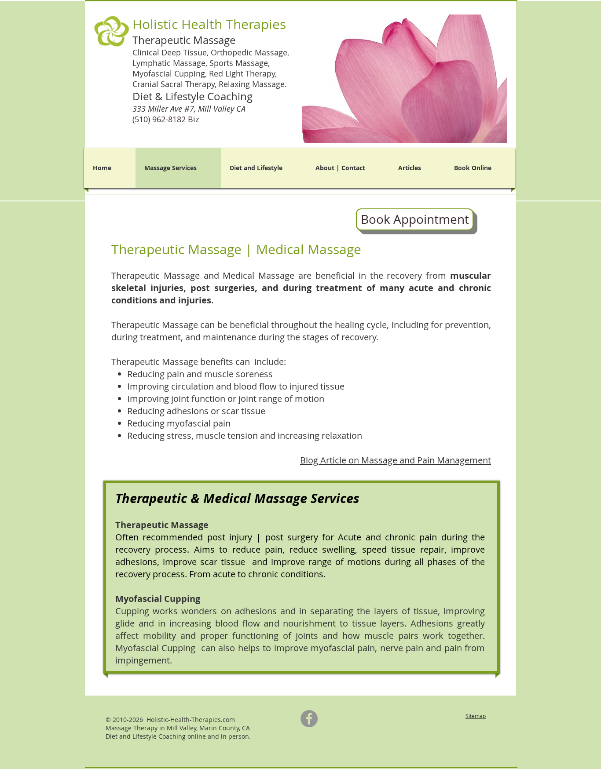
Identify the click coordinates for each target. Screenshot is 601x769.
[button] (393, 79)
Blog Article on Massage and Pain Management (395, 460)
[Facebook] (309, 718)
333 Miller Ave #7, (190, 108)
